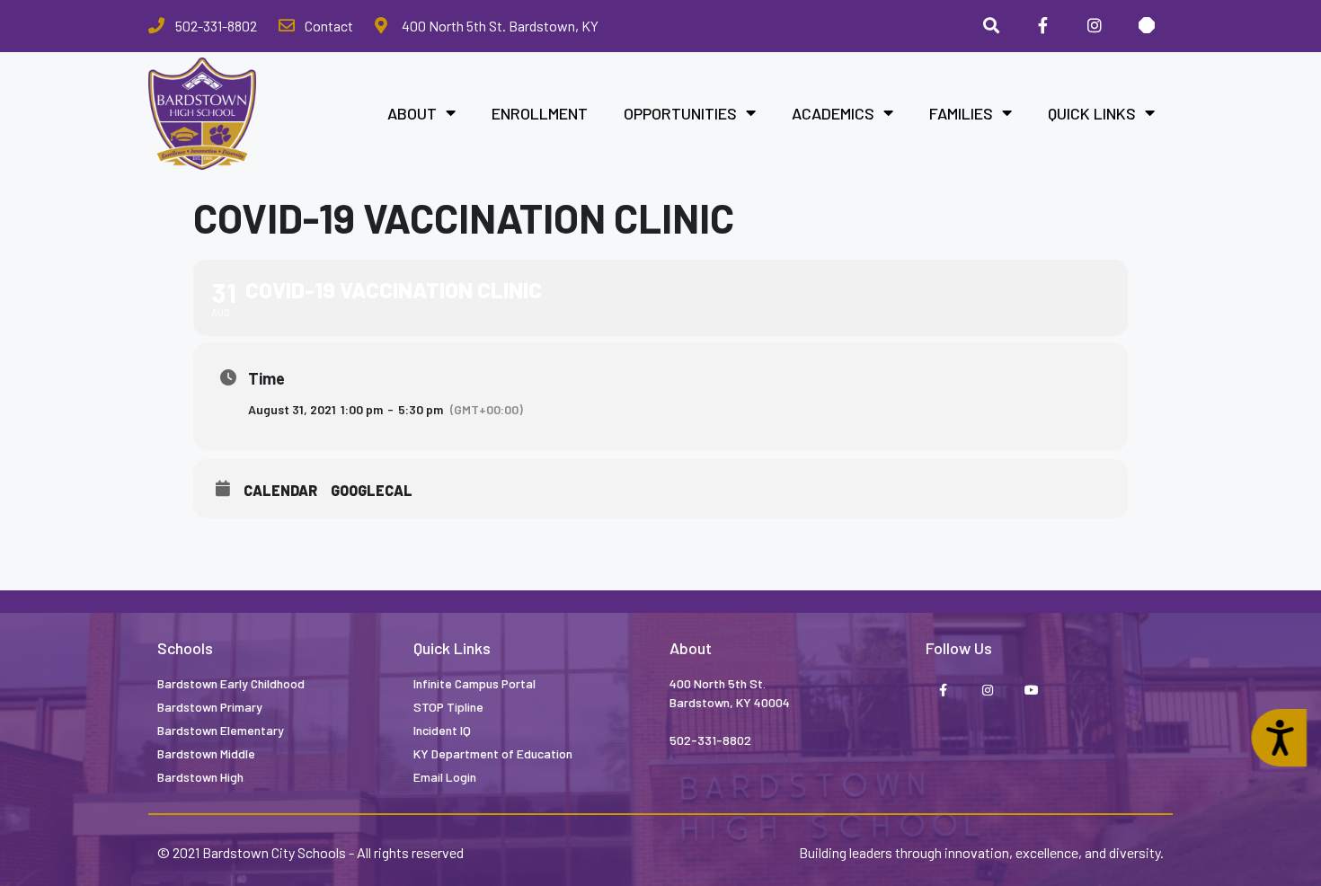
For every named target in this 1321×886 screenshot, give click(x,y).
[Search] (991, 26)
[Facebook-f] (943, 691)
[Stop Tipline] (1147, 26)
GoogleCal (371, 490)
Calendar (280, 490)
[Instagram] (1094, 26)
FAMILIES (961, 113)
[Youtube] (1031, 691)
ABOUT (412, 113)
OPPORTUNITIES (680, 113)
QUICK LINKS (1092, 113)
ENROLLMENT (540, 113)
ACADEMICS (833, 113)
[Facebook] (1043, 26)
